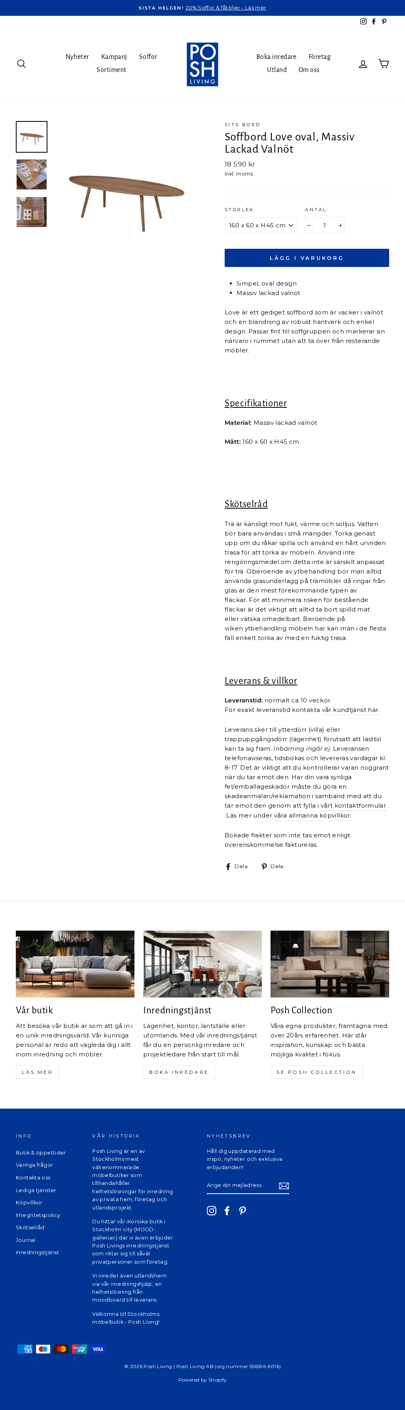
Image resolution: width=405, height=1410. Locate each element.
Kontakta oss (33, 1178)
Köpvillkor (29, 1203)
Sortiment (111, 70)
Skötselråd (30, 1227)
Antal (316, 209)
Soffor (148, 57)
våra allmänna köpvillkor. (313, 815)
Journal (26, 1240)
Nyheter (77, 57)
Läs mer (37, 1072)
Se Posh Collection (316, 1072)
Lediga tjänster (36, 1190)
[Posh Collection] (330, 964)
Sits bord (243, 124)
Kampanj (114, 57)
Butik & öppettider (41, 1153)
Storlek (239, 209)
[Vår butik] (75, 964)
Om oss (309, 70)
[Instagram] (211, 1210)
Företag (319, 57)
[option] (202, 8)
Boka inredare (276, 57)
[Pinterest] (242, 1210)
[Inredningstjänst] (202, 964)
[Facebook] (227, 1210)
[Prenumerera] (284, 1186)
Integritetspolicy (38, 1215)
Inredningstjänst (37, 1252)
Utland (277, 70)
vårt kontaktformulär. (354, 805)
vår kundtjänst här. (351, 710)
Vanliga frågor (34, 1165)
